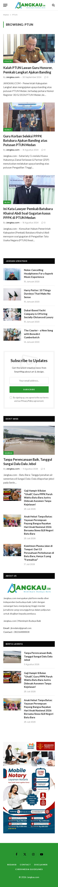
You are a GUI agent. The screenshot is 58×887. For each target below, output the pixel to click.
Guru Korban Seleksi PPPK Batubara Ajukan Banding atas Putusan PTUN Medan (25, 140)
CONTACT (25, 864)
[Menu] (5, 5)
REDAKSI (12, 864)
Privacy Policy (27, 401)
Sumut (8, 129)
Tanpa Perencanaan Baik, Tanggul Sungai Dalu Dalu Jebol (38, 656)
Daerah (8, 453)
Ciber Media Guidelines (29, 869)
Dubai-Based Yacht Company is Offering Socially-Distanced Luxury (38, 314)
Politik (8, 61)
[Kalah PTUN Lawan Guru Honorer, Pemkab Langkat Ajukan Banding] (29, 48)
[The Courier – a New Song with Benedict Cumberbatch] (12, 334)
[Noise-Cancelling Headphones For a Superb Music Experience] (12, 274)
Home (6, 14)
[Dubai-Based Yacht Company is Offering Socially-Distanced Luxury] (12, 314)
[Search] (53, 5)
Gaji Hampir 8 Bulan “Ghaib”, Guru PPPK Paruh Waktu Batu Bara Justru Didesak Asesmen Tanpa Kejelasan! (38, 497)
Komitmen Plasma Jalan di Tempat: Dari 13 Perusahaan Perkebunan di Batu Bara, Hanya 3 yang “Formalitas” (39, 552)
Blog (7, 202)
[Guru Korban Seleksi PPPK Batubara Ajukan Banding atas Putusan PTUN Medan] (29, 117)
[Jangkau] (30, 5)
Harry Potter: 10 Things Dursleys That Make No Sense (37, 294)
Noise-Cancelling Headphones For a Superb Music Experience (38, 273)
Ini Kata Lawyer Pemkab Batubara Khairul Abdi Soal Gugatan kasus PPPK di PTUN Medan (28, 213)
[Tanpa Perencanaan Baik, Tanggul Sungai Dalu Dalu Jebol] (29, 440)
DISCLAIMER (40, 864)
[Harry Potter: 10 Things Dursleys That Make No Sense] (12, 294)
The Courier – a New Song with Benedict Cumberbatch (38, 334)
